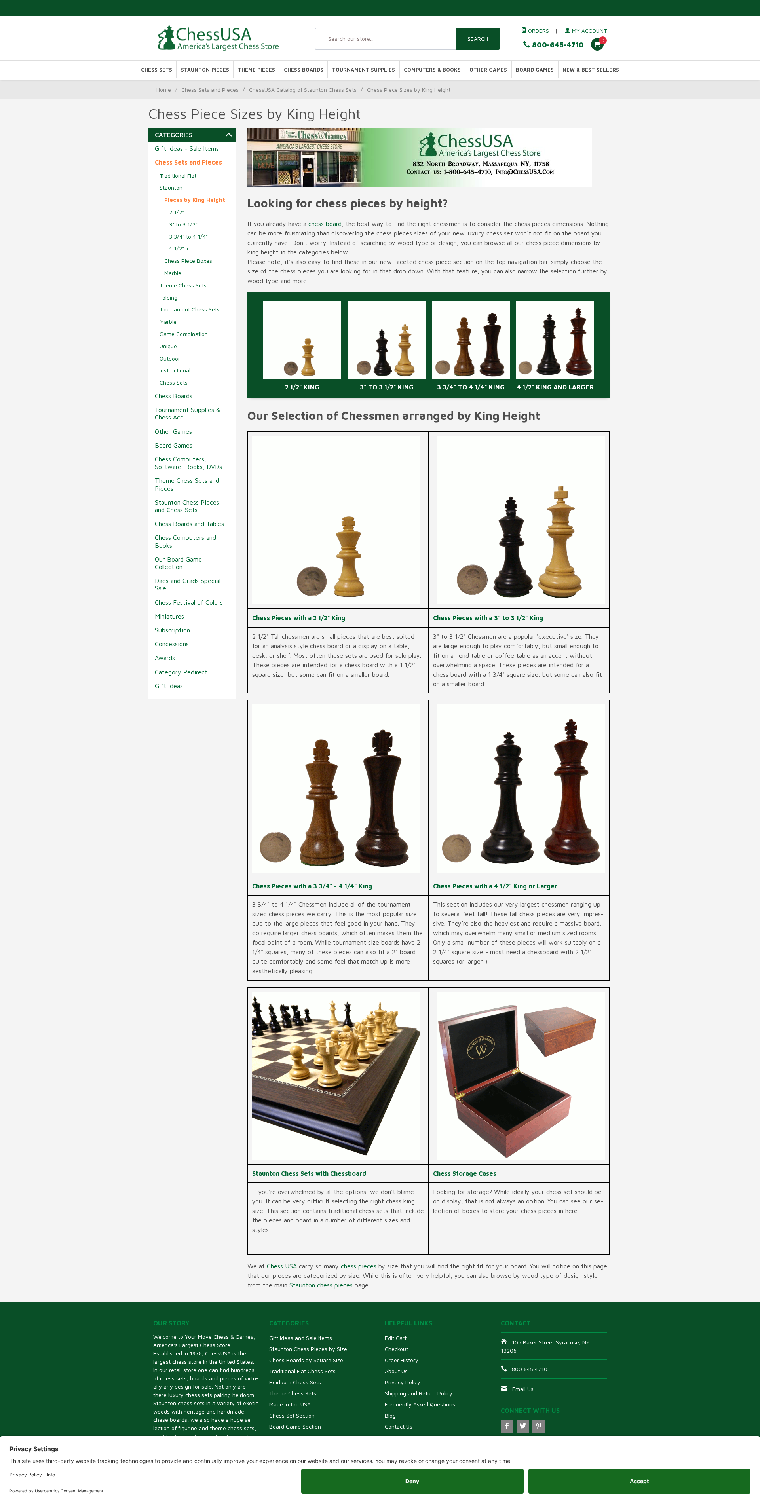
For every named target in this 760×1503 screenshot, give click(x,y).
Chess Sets (156, 70)
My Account (588, 30)
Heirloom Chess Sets (295, 1382)
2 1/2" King (302, 387)
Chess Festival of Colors (189, 602)
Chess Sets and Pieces (210, 89)
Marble (172, 272)
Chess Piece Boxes (188, 260)
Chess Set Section (292, 1415)
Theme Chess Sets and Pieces (187, 484)
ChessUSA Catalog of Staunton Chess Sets (303, 89)
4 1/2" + (179, 248)
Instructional (175, 370)
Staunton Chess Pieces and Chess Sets (187, 506)
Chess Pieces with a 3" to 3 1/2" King (488, 617)
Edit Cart (396, 1337)
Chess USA (282, 1266)
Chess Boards (303, 70)
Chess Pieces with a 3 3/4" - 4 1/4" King (312, 886)
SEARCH (477, 38)
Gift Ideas (169, 685)
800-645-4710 (557, 45)
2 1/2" (176, 212)
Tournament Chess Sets (190, 309)
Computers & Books (432, 70)
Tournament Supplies (363, 70)
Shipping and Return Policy (418, 1393)
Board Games (535, 70)
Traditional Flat (178, 175)
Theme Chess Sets (183, 285)
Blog (390, 1415)
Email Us (523, 1388)
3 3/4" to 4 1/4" (188, 236)
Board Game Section (295, 1426)
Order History (401, 1360)
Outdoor (170, 358)
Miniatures (169, 616)
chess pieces (358, 1266)
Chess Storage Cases (464, 1173)
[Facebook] (507, 1426)
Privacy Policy (402, 1382)
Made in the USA (290, 1404)
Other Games (488, 70)
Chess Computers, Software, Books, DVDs (188, 462)
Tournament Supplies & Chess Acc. (187, 413)
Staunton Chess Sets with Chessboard (309, 1173)
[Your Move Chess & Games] (225, 38)
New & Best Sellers (590, 70)
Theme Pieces (256, 70)
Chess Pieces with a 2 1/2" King (298, 617)
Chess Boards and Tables (189, 523)
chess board (325, 223)
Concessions (172, 643)
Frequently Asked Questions (420, 1404)
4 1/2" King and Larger (555, 387)
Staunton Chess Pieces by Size (308, 1348)
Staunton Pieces (205, 70)
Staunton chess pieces (321, 1285)
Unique (168, 346)
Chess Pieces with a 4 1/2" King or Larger (495, 886)
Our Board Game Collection (178, 563)
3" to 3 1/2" (183, 224)
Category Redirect (181, 672)
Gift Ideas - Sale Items (187, 148)
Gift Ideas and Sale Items (300, 1337)
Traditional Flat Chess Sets (302, 1371)
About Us (396, 1371)
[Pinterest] (538, 1426)
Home (163, 89)
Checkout (396, 1348)
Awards (165, 657)
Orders (537, 30)
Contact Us (398, 1426)
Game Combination (184, 333)
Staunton (171, 187)
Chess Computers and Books (185, 541)
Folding (168, 297)
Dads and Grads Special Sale (187, 584)
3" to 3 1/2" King (387, 387)
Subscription (172, 630)
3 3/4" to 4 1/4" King (471, 387)
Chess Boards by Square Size (306, 1360)
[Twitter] (523, 1426)
